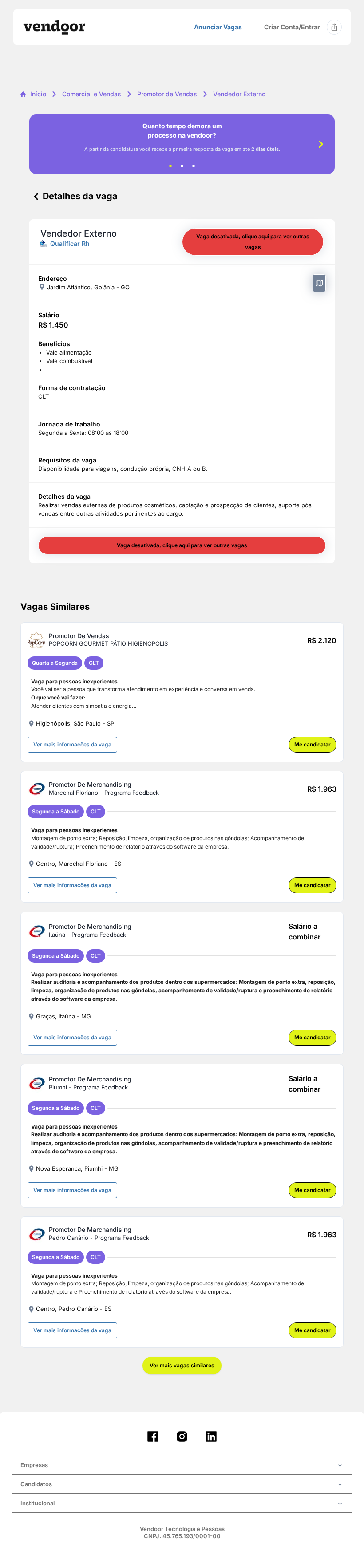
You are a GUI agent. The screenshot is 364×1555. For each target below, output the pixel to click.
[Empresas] (182, 1465)
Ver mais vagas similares (182, 1365)
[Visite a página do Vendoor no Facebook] (152, 1436)
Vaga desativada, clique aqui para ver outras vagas (252, 241)
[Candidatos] (182, 1484)
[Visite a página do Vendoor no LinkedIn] (211, 1436)
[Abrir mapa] (319, 283)
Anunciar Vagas (218, 27)
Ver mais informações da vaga (72, 744)
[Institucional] (182, 1504)
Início (38, 94)
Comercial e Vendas (91, 94)
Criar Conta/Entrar (292, 27)
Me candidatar (312, 744)
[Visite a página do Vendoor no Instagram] (182, 1436)
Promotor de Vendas (167, 94)
